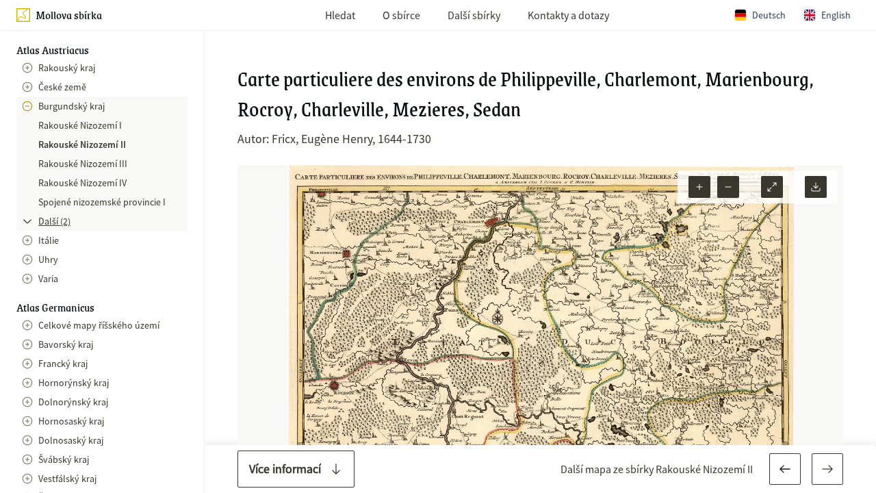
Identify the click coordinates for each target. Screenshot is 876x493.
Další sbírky (474, 15)
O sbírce (401, 15)
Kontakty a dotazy (568, 15)
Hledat (340, 15)
